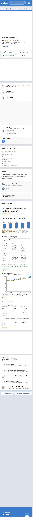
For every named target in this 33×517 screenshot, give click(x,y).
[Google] (3, 141)
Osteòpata (5, 46)
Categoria (4, 240)
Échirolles (16, 8)
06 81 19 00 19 (10, 92)
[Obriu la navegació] (29, 3)
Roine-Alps (9, 8)
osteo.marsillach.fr (10, 98)
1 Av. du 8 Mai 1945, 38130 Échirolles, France (17, 128)
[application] (16, 286)
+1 (28, 97)
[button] (17, 3)
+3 (28, 91)
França (3, 8)
